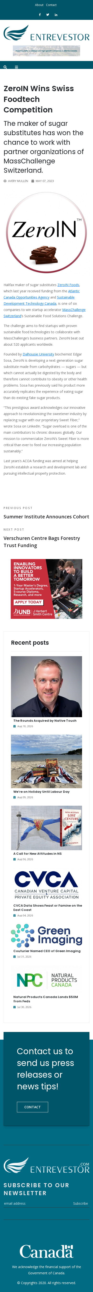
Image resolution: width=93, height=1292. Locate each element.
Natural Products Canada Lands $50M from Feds (45, 999)
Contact (51, 5)
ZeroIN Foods (68, 285)
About (39, 5)
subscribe (80, 1203)
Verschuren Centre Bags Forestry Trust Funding (42, 538)
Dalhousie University (38, 354)
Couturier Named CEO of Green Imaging (47, 951)
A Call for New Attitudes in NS (37, 853)
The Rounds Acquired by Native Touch (45, 720)
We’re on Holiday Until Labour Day (41, 791)
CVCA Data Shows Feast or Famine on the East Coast (47, 907)
